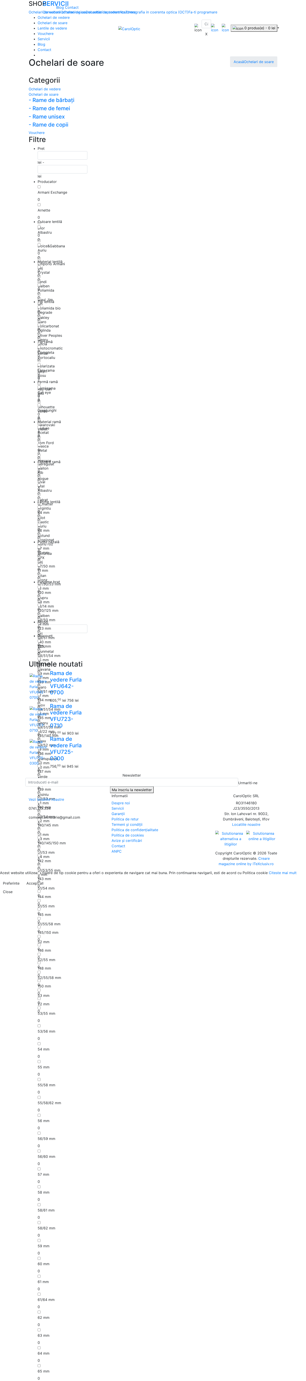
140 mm (44, 642)
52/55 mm (46, 959)
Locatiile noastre (246, 824)
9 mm (42, 874)
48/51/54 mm (49, 655)
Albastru (45, 232)
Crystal (44, 272)
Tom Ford (46, 443)
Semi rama (47, 388)
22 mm (44, 1004)
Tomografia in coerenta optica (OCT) (156, 12)
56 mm (44, 1120)
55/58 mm (46, 1085)
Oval (41, 482)
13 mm (43, 588)
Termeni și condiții (127, 824)
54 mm (44, 1049)
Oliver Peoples (50, 335)
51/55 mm (46, 906)
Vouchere (46, 33)
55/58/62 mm (49, 1103)
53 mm (44, 995)
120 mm (44, 592)
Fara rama (46, 370)
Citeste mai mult (283, 873)
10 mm (43, 552)
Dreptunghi (47, 410)
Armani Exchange (52, 192)
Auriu (42, 250)
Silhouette (46, 407)
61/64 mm (46, 1299)
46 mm (44, 530)
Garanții (118, 813)
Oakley (43, 317)
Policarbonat (48, 326)
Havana (44, 669)
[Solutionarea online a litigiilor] (261, 836)
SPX (41, 557)
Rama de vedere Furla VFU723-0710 (66, 716)
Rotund (44, 535)
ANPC (117, 851)
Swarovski (46, 425)
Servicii (44, 39)
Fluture (43, 428)
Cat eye (44, 392)
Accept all (34, 883)
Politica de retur (125, 819)
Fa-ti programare (202, 12)
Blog (60, 7)
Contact (72, 7)
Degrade (45, 312)
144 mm (44, 896)
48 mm (44, 602)
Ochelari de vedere (54, 17)
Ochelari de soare (52, 23)
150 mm (44, 986)
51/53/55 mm (49, 870)
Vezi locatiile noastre (46, 799)
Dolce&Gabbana (51, 246)
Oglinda (44, 330)
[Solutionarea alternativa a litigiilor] (230, 838)
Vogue (43, 478)
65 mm (44, 1371)
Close (8, 892)
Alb (40, 472)
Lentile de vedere (52, 28)
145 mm (44, 914)
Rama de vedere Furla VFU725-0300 (66, 748)
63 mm (44, 1335)
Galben (44, 286)
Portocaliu (46, 357)
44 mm (44, 512)
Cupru (43, 597)
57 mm (43, 1174)
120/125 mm (48, 610)
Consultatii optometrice (105, 12)
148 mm (44, 968)
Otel (41, 486)
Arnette (44, 210)
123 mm (44, 628)
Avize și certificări (127, 840)
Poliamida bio (49, 308)
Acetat (43, 432)
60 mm (44, 1264)
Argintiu (44, 508)
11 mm (43, 570)
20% (41, 646)
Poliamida (46, 290)
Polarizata (46, 366)
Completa (46, 352)
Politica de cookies (128, 835)
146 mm (44, 950)
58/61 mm (46, 1210)
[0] (225, 27)
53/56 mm (46, 1031)
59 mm (44, 1246)
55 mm (44, 1067)
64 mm (44, 1353)
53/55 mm (46, 1013)
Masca (43, 446)
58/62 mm (46, 1228)
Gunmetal (46, 651)
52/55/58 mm (49, 977)
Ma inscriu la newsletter (132, 790)
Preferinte (11, 883)
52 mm (44, 942)
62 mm (44, 1317)
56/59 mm (46, 1138)
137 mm (44, 771)
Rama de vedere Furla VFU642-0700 (66, 683)
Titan (42, 575)
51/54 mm (46, 888)
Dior (41, 228)
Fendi (42, 282)
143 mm (44, 879)
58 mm (44, 1192)
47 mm (43, 548)
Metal (42, 450)
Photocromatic (50, 348)
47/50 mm (46, 566)
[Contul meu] (214, 27)
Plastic (43, 522)
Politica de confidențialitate (135, 830)
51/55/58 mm (49, 924)
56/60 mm (46, 1156)
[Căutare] (204, 29)
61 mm (43, 1281)
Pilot (41, 517)
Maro (42, 322)
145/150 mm (48, 932)
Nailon (43, 468)
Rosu (42, 375)
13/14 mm (46, 606)
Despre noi (121, 803)
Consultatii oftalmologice (64, 12)
